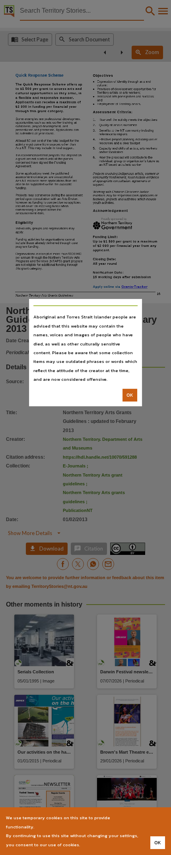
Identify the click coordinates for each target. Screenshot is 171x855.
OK (129, 395)
